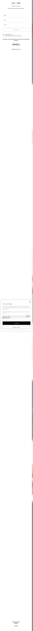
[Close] (30, 302)
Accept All (16, 323)
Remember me (9, 34)
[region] (16, 315)
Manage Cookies (16, 327)
